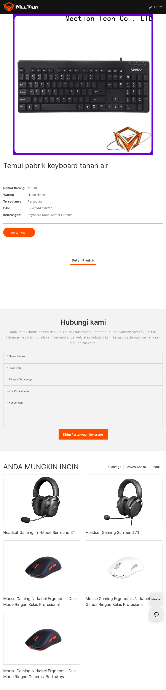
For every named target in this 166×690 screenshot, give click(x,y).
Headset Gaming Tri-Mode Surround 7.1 (39, 532)
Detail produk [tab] (83, 260)
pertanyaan (19, 232)
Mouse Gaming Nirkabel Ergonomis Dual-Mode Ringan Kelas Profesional (40, 601)
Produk (155, 467)
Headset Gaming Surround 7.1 (112, 532)
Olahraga (114, 467)
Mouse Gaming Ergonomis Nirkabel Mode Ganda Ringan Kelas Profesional (123, 601)
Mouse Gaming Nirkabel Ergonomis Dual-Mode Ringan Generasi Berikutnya (40, 674)
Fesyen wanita (136, 467)
